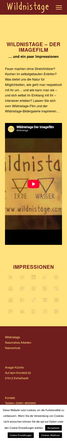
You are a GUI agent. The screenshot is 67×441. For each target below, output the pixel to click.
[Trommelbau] (10, 311)
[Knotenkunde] (45, 300)
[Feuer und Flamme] (10, 300)
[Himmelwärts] (22, 288)
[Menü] (57, 7)
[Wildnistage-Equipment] (56, 288)
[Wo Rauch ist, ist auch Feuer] (10, 288)
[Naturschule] (22, 277)
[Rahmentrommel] (10, 277)
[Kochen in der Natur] (56, 277)
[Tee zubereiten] (22, 300)
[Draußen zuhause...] (45, 288)
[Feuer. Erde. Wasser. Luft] (33, 300)
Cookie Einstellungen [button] (21, 435)
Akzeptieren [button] (53, 428)
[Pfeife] (22, 311)
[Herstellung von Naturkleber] (33, 288)
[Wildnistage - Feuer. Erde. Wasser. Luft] (45, 311)
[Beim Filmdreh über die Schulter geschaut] (56, 311)
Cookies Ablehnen (50, 435)
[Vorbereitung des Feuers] (56, 300)
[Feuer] (33, 277)
